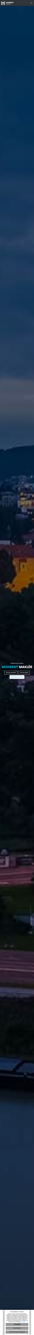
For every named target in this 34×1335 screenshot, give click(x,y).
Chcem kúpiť (24, 673)
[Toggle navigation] (31, 2)
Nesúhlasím (17, 1328)
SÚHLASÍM (17, 1324)
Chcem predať (11, 673)
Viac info (23, 1321)
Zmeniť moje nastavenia (17, 1332)
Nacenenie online (17, 677)
